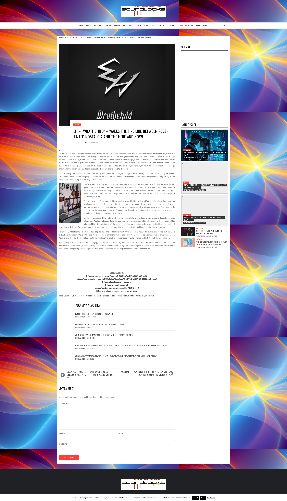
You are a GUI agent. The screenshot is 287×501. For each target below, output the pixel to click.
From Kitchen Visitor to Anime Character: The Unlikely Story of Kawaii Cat (205, 186)
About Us (161, 25)
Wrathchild (149, 295)
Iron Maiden (90, 295)
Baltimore (68, 295)
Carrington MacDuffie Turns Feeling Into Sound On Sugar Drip (204, 218)
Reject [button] (203, 498)
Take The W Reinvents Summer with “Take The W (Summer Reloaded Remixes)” (211, 243)
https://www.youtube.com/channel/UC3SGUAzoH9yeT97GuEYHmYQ (116, 276)
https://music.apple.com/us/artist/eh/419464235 (117, 288)
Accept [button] (196, 498)
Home (80, 25)
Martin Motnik (116, 295)
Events (117, 25)
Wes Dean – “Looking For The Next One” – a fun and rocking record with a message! (144, 373)
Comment (64, 403)
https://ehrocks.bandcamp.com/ (116, 282)
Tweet (61, 150)
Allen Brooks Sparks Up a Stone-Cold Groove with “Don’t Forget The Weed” (104, 335)
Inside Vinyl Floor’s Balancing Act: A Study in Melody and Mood (99, 324)
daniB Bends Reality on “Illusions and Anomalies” (94, 314)
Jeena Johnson (82, 142)
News (88, 25)
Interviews (127, 25)
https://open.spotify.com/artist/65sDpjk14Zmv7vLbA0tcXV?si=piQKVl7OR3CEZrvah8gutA (117, 279)
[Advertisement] (198, 86)
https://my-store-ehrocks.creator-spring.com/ (116, 291)
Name (62, 433)
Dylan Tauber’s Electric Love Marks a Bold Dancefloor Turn (205, 153)
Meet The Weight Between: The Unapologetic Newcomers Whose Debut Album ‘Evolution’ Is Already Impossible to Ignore (121, 345)
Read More (211, 498)
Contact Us (149, 25)
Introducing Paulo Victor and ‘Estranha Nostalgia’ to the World (211, 232)
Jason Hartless (102, 295)
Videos (138, 25)
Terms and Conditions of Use (181, 25)
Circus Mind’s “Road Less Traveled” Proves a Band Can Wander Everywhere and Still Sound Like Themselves (116, 356)
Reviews (107, 25)
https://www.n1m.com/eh (116, 285)
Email (121, 433)
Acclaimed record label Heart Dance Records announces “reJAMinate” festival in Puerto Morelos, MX (90, 374)
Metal (125, 295)
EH (74, 295)
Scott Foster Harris (136, 295)
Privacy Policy (202, 25)
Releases (97, 25)
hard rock (81, 295)
